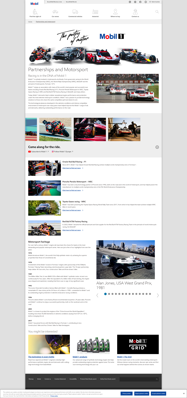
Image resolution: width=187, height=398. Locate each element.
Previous (97, 295)
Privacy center (127, 393)
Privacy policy (54, 396)
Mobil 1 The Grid (124, 357)
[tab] (105, 294)
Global (39, 379)
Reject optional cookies (141, 393)
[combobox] (139, 379)
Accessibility (73, 379)
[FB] (140, 2)
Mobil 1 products (80, 357)
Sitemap (31, 379)
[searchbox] (137, 379)
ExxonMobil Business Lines (54, 2)
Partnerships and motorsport (45, 22)
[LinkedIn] (130, 2)
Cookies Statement (60, 379)
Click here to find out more (71, 168)
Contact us (48, 379)
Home (30, 22)
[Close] (184, 393)
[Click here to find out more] (44, 169)
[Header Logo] (34, 2)
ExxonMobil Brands (71, 2)
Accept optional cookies (158, 393)
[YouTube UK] (146, 2)
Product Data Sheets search (88, 379)
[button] (55, 13)
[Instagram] (135, 2)
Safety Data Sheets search (108, 379)
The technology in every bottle (41, 357)
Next (158, 295)
